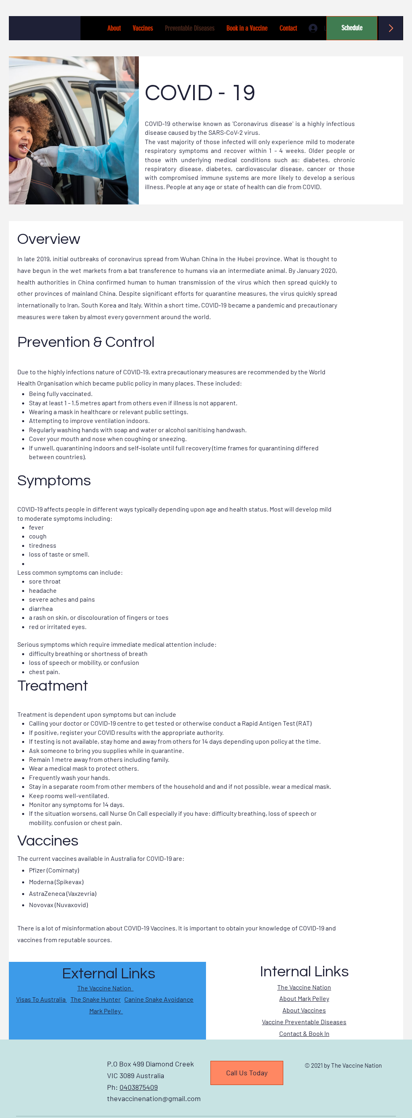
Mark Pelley (106, 1011)
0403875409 (138, 1087)
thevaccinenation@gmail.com (154, 1098)
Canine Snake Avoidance (159, 999)
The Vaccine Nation (105, 988)
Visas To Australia (41, 999)
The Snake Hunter (95, 999)
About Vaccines (304, 1010)
